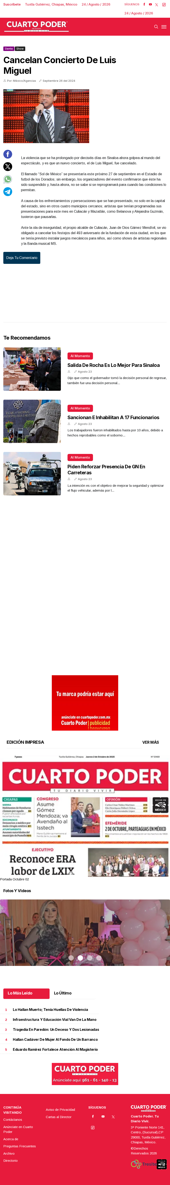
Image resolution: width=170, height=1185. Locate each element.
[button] (85, 865)
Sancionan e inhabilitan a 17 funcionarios (113, 417)
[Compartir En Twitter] (7, 170)
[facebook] (144, 4)
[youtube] (150, 4)
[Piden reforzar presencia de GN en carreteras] (32, 473)
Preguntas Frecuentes (19, 1146)
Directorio (10, 1160)
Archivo (9, 1153)
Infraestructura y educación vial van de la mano (54, 1020)
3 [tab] (89, 873)
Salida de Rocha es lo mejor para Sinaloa (114, 365)
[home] (36, 26)
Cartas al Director (58, 1117)
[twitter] (156, 4)
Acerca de (10, 1139)
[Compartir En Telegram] (7, 195)
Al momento (80, 356)
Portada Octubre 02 (14, 879)
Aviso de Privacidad (60, 1109)
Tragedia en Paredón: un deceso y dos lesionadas (56, 1029)
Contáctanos (12, 1119)
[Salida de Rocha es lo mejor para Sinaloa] (32, 369)
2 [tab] (80, 873)
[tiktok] (164, 4)
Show (20, 48)
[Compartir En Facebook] (7, 157)
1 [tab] (71, 873)
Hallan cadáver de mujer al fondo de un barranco (55, 1039)
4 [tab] (99, 873)
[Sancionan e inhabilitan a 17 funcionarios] (32, 421)
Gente (9, 48)
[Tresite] (144, 1164)
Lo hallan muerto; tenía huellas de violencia (50, 1010)
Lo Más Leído (20, 993)
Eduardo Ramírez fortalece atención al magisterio (55, 1049)
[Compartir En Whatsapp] (7, 182)
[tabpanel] (85, 818)
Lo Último (62, 993)
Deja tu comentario (21, 258)
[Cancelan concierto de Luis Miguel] (85, 116)
